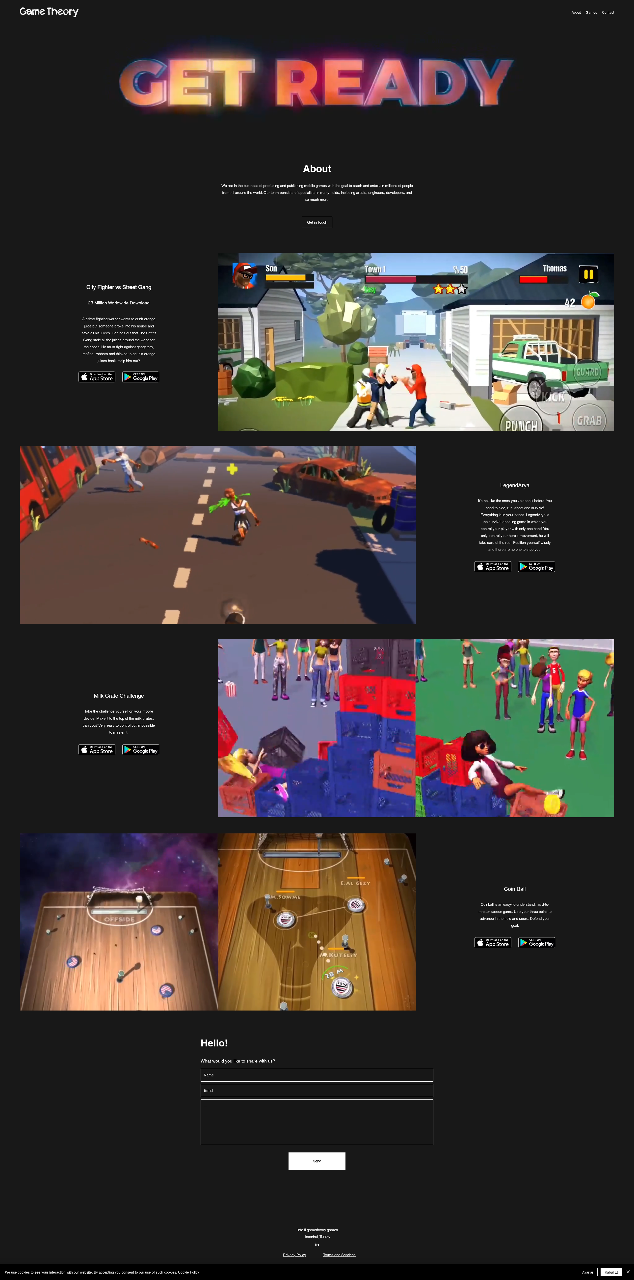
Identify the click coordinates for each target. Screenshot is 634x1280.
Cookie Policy (188, 1272)
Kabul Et (611, 1272)
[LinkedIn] (317, 1244)
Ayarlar (587, 1272)
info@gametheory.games (317, 1230)
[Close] (628, 1272)
